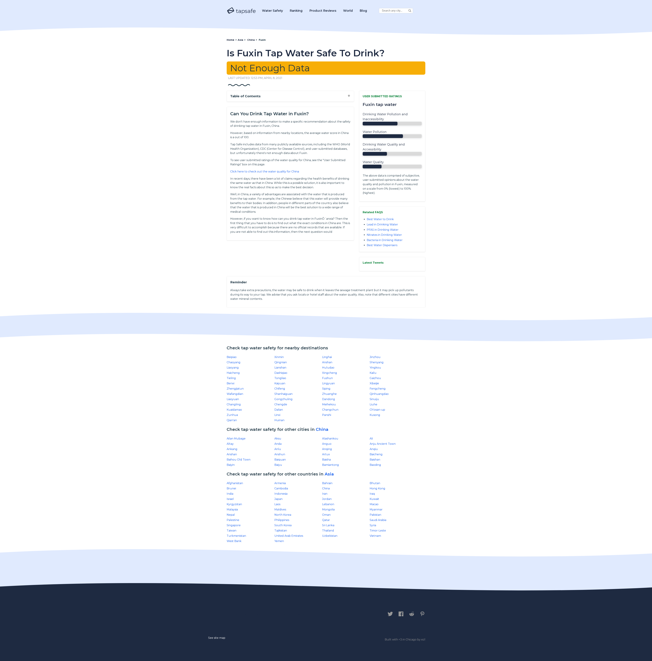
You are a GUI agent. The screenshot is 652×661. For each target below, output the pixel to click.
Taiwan (231, 530)
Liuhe (373, 404)
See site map (216, 637)
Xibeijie (374, 383)
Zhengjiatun (235, 388)
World (348, 11)
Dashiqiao (280, 372)
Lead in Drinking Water (382, 224)
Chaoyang (233, 362)
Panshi (326, 415)
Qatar (326, 520)
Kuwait (374, 499)
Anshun (279, 454)
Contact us (237, 614)
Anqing (327, 449)
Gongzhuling (283, 399)
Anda (278, 443)
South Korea (283, 525)
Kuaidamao (234, 409)
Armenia (280, 483)
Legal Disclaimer (297, 614)
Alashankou (330, 438)
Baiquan (280, 459)
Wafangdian (235, 394)
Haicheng (233, 372)
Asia (329, 474)
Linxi (277, 415)
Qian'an (232, 420)
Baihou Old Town (238, 459)
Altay (230, 443)
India (230, 493)
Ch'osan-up (377, 409)
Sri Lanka (328, 525)
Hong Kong (377, 488)
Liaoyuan (233, 399)
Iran (324, 493)
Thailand (328, 530)
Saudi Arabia (378, 520)
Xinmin (279, 357)
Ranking (296, 11)
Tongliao (280, 378)
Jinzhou (375, 357)
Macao (374, 504)
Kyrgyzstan (234, 504)
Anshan (327, 362)
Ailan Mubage (236, 438)
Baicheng (376, 454)
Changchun (330, 409)
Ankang (232, 449)
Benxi (230, 383)
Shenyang (377, 362)
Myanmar (376, 509)
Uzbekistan (329, 535)
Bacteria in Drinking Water (385, 240)
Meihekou (329, 404)
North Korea (282, 514)
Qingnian (280, 362)
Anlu (277, 449)
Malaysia (232, 509)
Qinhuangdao (379, 394)
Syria (373, 525)
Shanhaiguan (283, 394)
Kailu (373, 372)
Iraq (372, 493)
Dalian (278, 409)
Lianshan (280, 367)
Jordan (327, 499)
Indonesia (280, 493)
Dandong (328, 399)
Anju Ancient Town (383, 443)
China (322, 429)
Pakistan (375, 514)
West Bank (234, 541)
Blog (363, 11)
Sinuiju (374, 399)
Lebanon (328, 504)
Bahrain (327, 483)
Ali (371, 438)
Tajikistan (280, 530)
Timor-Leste (378, 530)
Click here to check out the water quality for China (264, 171)
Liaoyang (233, 367)
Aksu (277, 438)
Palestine (233, 520)
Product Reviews (322, 11)
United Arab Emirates (288, 535)
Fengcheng (378, 388)
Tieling (231, 378)
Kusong (375, 415)
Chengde (280, 404)
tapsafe (245, 11)
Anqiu (374, 449)
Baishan (375, 459)
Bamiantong (330, 464)
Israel (230, 499)
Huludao (328, 367)
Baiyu (278, 464)
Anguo (326, 443)
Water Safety (272, 11)
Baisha (326, 459)
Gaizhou (375, 378)
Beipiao (232, 357)
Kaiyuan (279, 383)
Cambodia (281, 488)
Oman (326, 514)
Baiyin (231, 464)
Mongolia (328, 509)
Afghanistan (235, 483)
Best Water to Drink (380, 219)
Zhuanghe (329, 394)
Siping (326, 388)
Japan (278, 499)
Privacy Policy (264, 614)
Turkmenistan (236, 535)
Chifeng (279, 388)
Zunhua (232, 415)
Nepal (231, 514)
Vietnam (375, 535)
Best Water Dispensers (382, 245)
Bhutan (375, 483)
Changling (234, 404)
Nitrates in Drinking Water (384, 234)
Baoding (375, 464)
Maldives (280, 509)
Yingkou (375, 367)
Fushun (327, 378)
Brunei (231, 488)
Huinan (279, 420)
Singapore (234, 525)
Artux (326, 454)
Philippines (281, 520)
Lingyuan (328, 383)
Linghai (327, 357)
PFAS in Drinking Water (383, 229)
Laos (277, 504)
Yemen (279, 541)
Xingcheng (329, 372)
